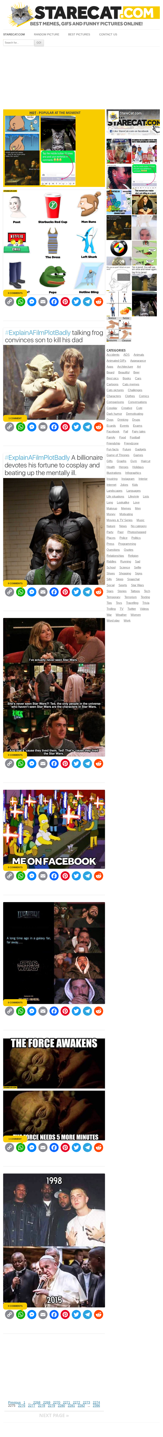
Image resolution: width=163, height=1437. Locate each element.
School (111, 567)
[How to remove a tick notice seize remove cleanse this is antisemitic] (119, 329)
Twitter (131, 608)
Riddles (111, 561)
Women (136, 614)
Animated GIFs (116, 360)
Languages (133, 490)
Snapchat (133, 579)
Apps (110, 366)
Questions (113, 549)
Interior (143, 478)
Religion (133, 555)
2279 (51, 1405)
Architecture (125, 366)
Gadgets (140, 449)
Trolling (111, 608)
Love (136, 502)
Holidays (138, 467)
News (123, 526)
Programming (127, 543)
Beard (110, 372)
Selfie (137, 567)
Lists (146, 496)
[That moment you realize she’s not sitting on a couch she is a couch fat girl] (144, 202)
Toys (119, 602)
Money (111, 514)
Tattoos (135, 591)
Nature (111, 526)
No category (139, 526)
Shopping (125, 573)
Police (123, 537)
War (109, 614)
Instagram (128, 478)
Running (125, 561)
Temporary (113, 597)
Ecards (111, 425)
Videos (144, 608)
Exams (137, 425)
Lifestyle (133, 496)
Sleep (119, 579)
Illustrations (114, 472)
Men (138, 508)
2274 (96, 1402)
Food (122, 437)
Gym (133, 461)
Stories (122, 591)
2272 (76, 1402)
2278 (41, 1405)
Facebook (113, 431)
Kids (135, 484)
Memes (126, 508)
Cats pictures (115, 390)
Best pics (113, 378)
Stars (110, 591)
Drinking (122, 419)
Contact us (108, 34)
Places (111, 537)
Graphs (121, 461)
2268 (36, 1402)
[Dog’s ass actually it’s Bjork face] (144, 227)
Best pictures (79, 34)
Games (138, 455)
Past (120, 532)
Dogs (110, 419)
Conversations (137, 402)
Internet (111, 484)
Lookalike (123, 502)
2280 (61, 1405)
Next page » (54, 1415)
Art (139, 366)
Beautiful (123, 372)
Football (135, 437)
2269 (46, 1402)
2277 (31, 1405)
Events (124, 425)
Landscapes (114, 490)
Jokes (124, 484)
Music (141, 520)
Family (111, 437)
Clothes (130, 396)
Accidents (113, 354)
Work (127, 620)
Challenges (135, 390)
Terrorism (130, 597)
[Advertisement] (81, 76)
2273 (86, 1402)
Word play (113, 620)
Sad (137, 561)
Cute (139, 408)
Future (127, 449)
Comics (144, 396)
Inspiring (112, 478)
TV (121, 608)
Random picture (46, 34)
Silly (109, 579)
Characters (114, 396)
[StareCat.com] (81, 14)
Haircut (145, 461)
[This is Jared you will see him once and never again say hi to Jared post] (144, 278)
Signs (138, 573)
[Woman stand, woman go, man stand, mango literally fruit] (119, 303)
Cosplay (112, 408)
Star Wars (137, 585)
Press (110, 543)
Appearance (138, 360)
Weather (121, 614)
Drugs (136, 419)
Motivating (126, 514)
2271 (66, 1402)
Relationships (115, 555)
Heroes (123, 467)
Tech (147, 591)
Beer (136, 372)
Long (110, 502)
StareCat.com (14, 34)
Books (127, 378)
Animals (139, 354)
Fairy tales (139, 431)
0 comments (15, 293)
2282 (81, 1405)
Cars (138, 378)
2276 (21, 1405)
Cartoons (112, 384)
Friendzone (131, 443)
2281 (71, 1405)
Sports (122, 585)
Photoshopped (136, 532)
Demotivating (134, 413)
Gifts (110, 461)
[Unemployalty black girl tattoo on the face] (119, 176)
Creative (126, 408)
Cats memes (130, 384)
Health (111, 467)
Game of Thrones (118, 455)
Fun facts (113, 449)
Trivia (145, 602)
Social (110, 585)
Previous (14, 1402)
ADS (126, 354)
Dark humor (114, 413)
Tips (109, 602)
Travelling (132, 602)
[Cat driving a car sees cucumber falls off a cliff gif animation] (144, 303)
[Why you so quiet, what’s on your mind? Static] (119, 278)
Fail (125, 431)
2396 (96, 1405)
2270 (56, 1402)
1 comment (15, 418)
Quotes (128, 549)
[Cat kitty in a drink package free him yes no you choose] (119, 151)
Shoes (111, 573)
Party (110, 532)
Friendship (113, 443)
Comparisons (115, 402)
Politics (136, 537)
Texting (145, 597)
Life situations (115, 496)
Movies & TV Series (120, 520)
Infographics (133, 472)
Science (124, 567)
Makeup (112, 508)
